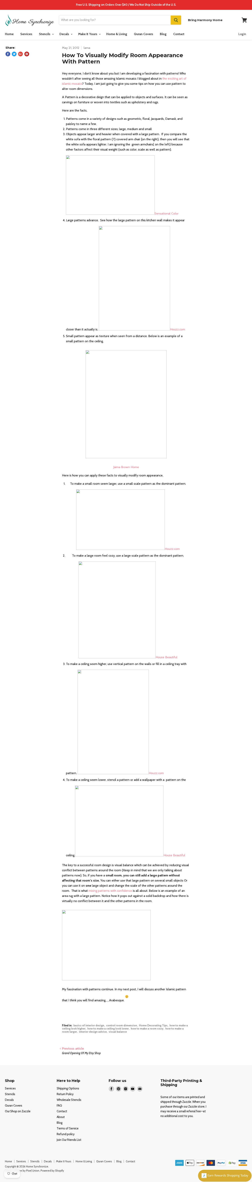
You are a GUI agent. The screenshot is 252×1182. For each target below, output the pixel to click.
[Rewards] (225, 1176)
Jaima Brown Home (126, 467)
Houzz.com (177, 329)
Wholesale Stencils (69, 1100)
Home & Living (116, 34)
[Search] (176, 20)
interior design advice (93, 1031)
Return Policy (65, 1094)
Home (9, 34)
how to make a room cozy (147, 1028)
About (61, 1117)
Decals (64, 34)
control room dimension (121, 1025)
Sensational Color (167, 213)
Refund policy (66, 1134)
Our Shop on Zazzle (18, 1111)
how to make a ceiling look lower (108, 1028)
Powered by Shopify (52, 1170)
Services (26, 34)
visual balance (118, 1031)
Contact (178, 34)
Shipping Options (68, 1088)
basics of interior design (88, 1025)
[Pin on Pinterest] (26, 54)
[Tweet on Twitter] (14, 54)
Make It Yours (88, 34)
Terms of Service (68, 1128)
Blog (163, 34)
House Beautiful (166, 657)
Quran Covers (143, 34)
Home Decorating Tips (153, 1025)
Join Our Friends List (69, 1140)
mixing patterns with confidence (110, 891)
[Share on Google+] (20, 54)
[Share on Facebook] (8, 54)
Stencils (45, 34)
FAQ (59, 1105)
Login (242, 34)
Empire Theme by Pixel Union (22, 1170)
